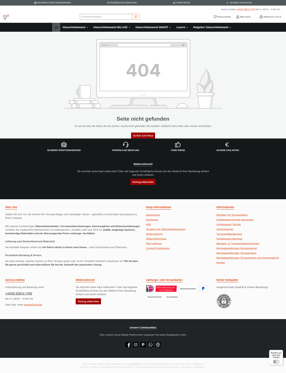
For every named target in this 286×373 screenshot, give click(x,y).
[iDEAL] (150, 288)
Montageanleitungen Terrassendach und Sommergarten (247, 257)
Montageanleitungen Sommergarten (236, 248)
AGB (148, 224)
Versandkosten (134, 364)
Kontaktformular (33, 304)
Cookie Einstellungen (158, 248)
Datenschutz (153, 214)
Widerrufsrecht (154, 233)
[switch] (276, 361)
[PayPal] (203, 288)
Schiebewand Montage (229, 238)
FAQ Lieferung (154, 243)
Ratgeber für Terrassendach (232, 214)
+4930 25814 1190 (245, 9)
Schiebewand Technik (228, 224)
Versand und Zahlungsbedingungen (165, 229)
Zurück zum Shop (143, 135)
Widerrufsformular (156, 238)
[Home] (56, 27)
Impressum (152, 219)
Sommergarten (224, 229)
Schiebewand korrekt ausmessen (235, 219)
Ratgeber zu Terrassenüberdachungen (237, 243)
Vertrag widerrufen (143, 181)
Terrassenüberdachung (229, 233)
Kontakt (220, 262)
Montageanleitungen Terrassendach (236, 252)
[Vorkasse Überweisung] (166, 288)
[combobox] (106, 17)
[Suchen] (135, 17)
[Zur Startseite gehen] (6, 17)
